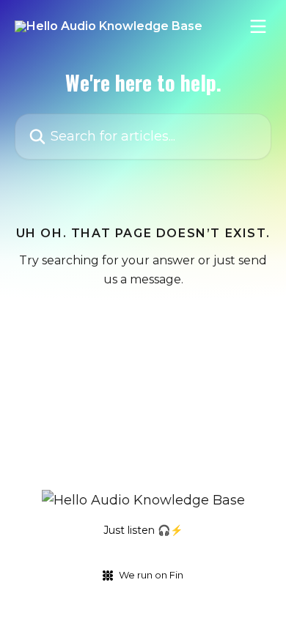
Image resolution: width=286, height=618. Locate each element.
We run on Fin (151, 575)
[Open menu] (258, 26)
